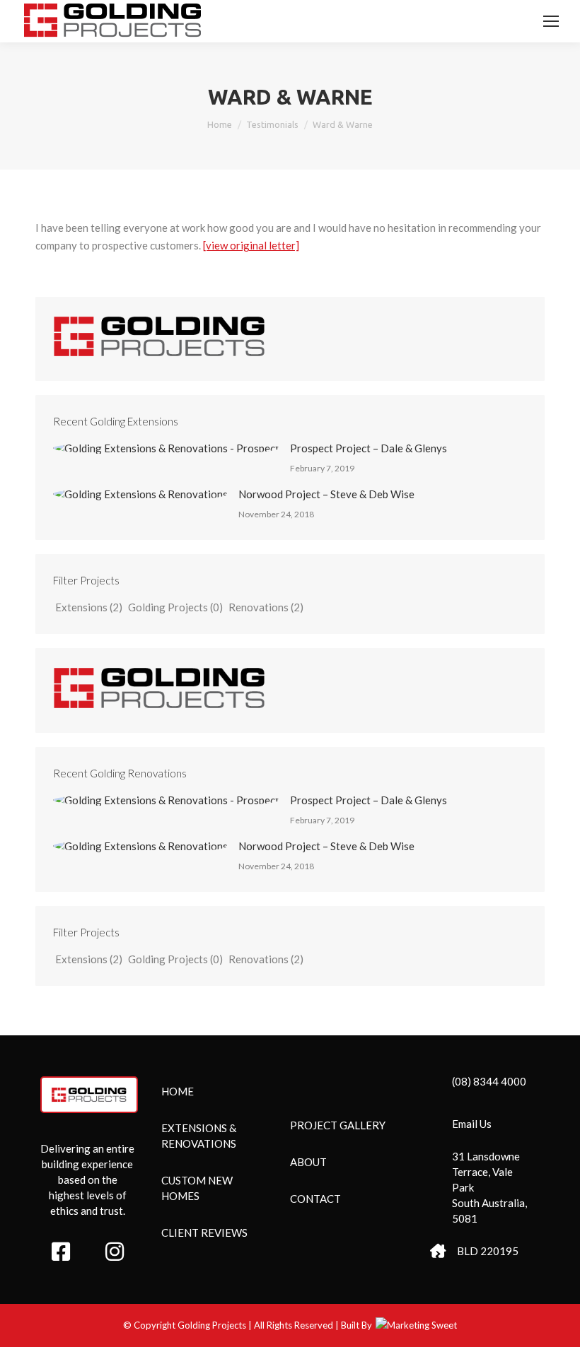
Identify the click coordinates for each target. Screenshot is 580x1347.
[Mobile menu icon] (551, 21)
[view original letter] (251, 245)
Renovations (265, 607)
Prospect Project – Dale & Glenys (368, 448)
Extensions (88, 607)
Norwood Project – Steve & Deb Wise (326, 494)
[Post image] (166, 448)
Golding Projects (175, 607)
